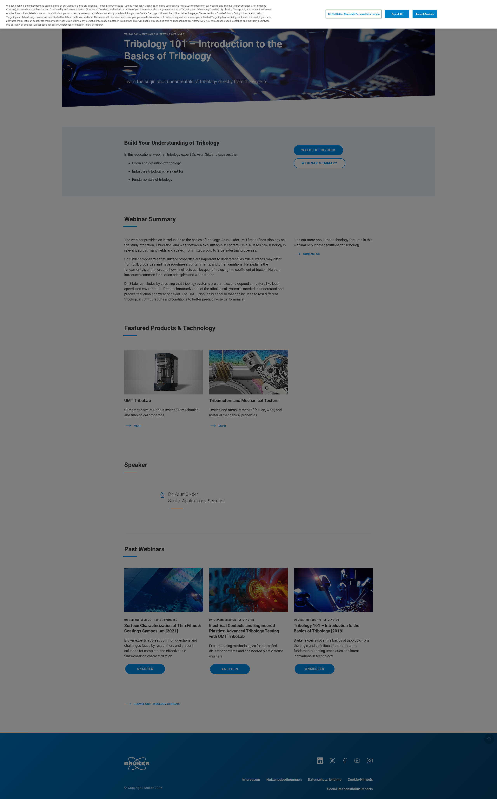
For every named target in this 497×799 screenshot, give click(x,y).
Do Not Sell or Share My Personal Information (354, 13)
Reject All (397, 13)
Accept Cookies (425, 13)
